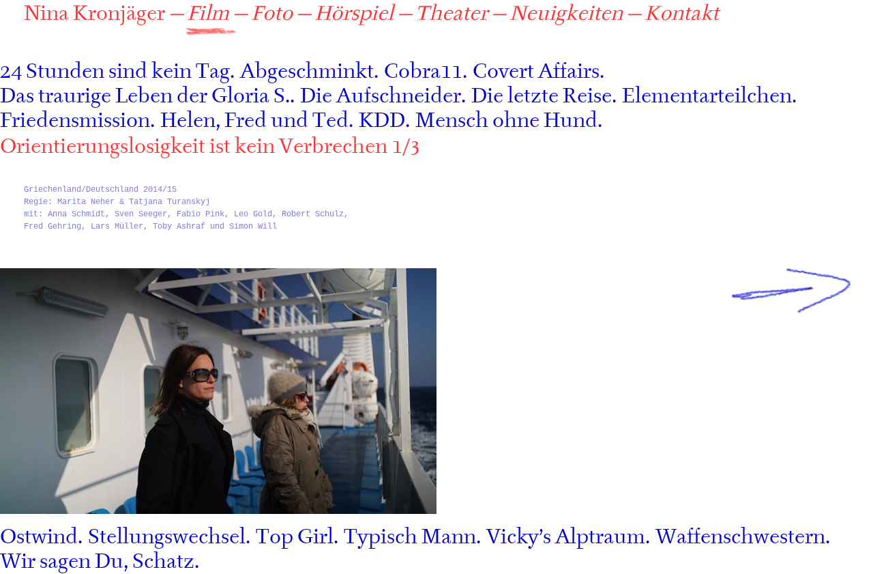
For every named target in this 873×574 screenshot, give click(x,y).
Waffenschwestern (740, 537)
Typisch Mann (410, 537)
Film (208, 13)
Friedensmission (75, 120)
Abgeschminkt (307, 71)
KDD (382, 120)
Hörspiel (354, 13)
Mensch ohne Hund (506, 120)
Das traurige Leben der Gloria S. (145, 96)
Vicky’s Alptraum (565, 537)
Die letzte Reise (541, 96)
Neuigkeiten (566, 13)
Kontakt (682, 13)
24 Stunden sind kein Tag (115, 71)
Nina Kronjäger (94, 13)
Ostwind (39, 537)
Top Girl (295, 537)
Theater (451, 13)
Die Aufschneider (380, 96)
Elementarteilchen (707, 96)
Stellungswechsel (167, 537)
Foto (272, 13)
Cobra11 (423, 71)
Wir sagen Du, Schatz (97, 561)
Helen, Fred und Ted (254, 120)
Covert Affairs (536, 71)
